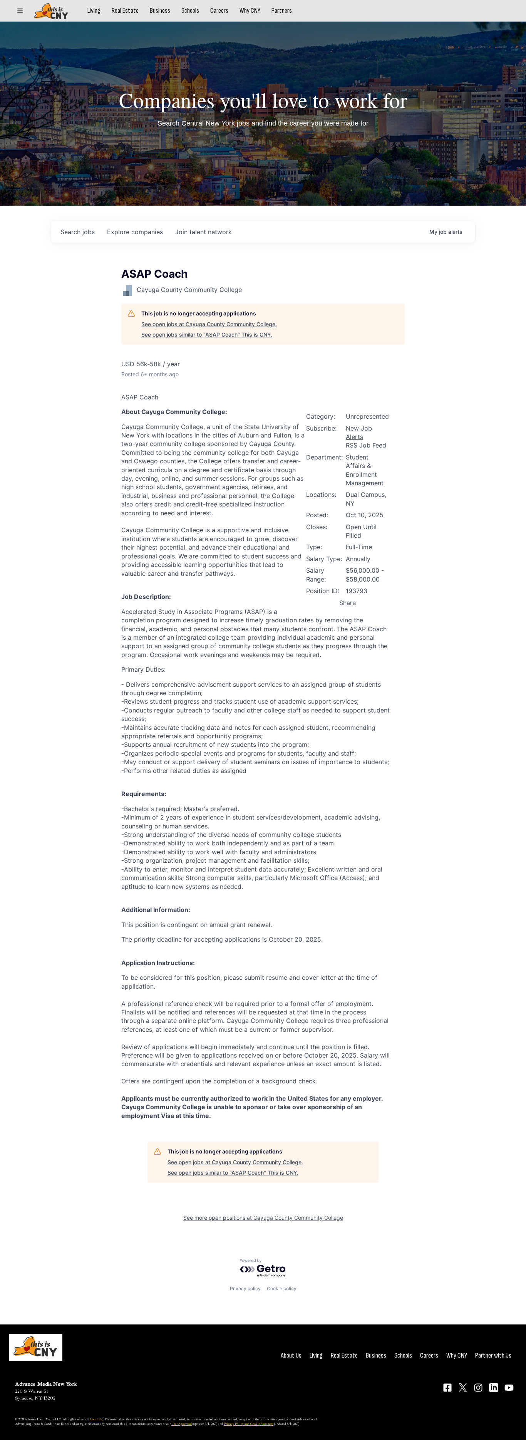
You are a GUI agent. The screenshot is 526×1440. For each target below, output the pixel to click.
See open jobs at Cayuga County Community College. (209, 324)
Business (160, 10)
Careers (219, 10)
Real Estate (125, 10)
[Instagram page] (478, 1387)
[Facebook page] (447, 1387)
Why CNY (250, 10)
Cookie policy (282, 1288)
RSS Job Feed (366, 445)
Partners (281, 10)
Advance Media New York (46, 1384)
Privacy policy (245, 1288)
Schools (190, 10)
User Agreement (181, 1424)
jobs (77, 232)
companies (135, 232)
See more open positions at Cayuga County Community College (263, 1217)
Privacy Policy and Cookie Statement (248, 1424)
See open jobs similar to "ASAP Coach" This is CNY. (206, 334)
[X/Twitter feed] (463, 1387)
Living (94, 10)
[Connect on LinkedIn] (493, 1387)
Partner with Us (493, 1355)
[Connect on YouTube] (509, 1387)
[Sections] (20, 11)
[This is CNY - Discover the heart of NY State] (51, 11)
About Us (291, 1355)
